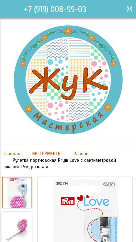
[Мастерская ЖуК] (68, 132)
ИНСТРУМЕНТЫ (47, 154)
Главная (12, 154)
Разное (81, 154)
